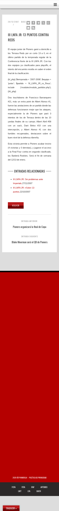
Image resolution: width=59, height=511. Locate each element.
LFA (29, 491)
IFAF (32, 487)
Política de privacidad (38, 477)
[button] (28, 23)
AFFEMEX (44, 487)
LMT (19, 491)
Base (23, 21)
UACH (38, 491)
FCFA (13, 487)
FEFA (23, 487)
